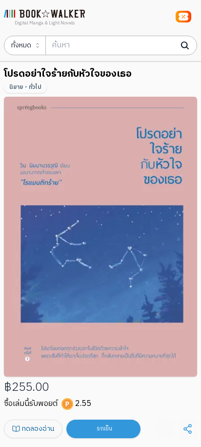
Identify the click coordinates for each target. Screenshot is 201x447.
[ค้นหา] (185, 45)
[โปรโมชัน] (183, 16)
